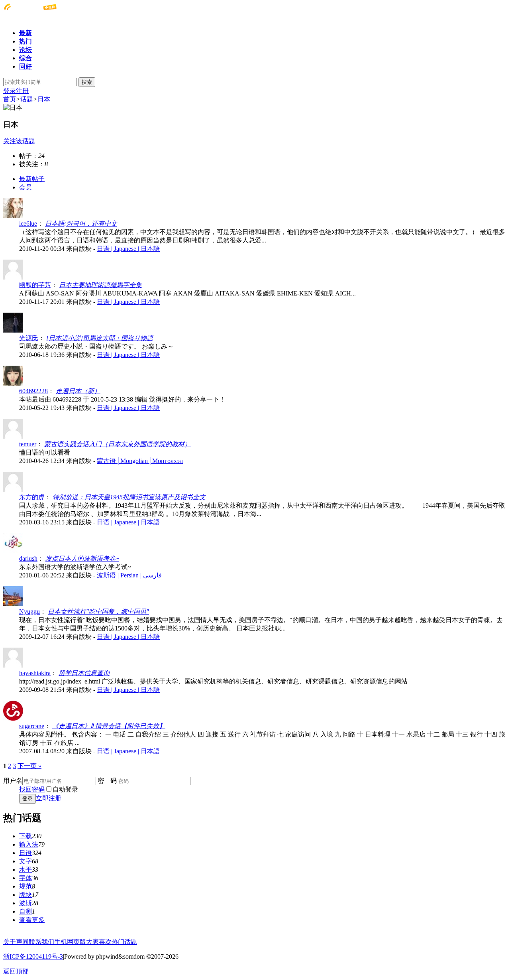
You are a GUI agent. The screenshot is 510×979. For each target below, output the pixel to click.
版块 (25, 894)
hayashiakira (35, 673)
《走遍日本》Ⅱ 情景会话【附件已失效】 (108, 726)
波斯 (25, 903)
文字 (25, 861)
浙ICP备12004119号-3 (33, 956)
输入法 (28, 844)
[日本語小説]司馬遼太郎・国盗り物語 (99, 338)
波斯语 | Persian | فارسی (129, 575)
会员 (25, 187)
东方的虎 (32, 497)
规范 (25, 886)
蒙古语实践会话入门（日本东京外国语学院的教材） (117, 444)
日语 (25, 852)
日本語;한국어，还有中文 (81, 223)
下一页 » (29, 765)
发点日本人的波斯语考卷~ (82, 558)
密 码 (107, 780)
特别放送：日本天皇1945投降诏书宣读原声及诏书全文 (129, 497)
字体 (25, 878)
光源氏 (28, 338)
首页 (9, 99)
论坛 (25, 49)
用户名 (12, 780)
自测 (25, 911)
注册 (22, 90)
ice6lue (28, 223)
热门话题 (124, 941)
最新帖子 (32, 178)
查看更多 (32, 919)
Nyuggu (29, 611)
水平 (25, 869)
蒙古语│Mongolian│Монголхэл (140, 460)
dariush (28, 558)
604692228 (33, 391)
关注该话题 (19, 141)
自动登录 (65, 789)
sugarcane (31, 726)
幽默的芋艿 (35, 285)
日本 (43, 99)
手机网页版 (70, 941)
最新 (25, 33)
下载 (25, 836)
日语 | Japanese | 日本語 (128, 248)
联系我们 (41, 941)
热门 (25, 41)
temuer (27, 444)
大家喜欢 (99, 941)
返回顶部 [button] (16, 971)
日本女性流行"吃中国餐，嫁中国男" (98, 611)
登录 (9, 90)
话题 (26, 99)
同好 (25, 66)
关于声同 (16, 941)
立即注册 (48, 798)
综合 (25, 58)
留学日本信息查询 (84, 673)
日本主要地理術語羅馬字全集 (100, 285)
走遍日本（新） (78, 391)
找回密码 (32, 789)
